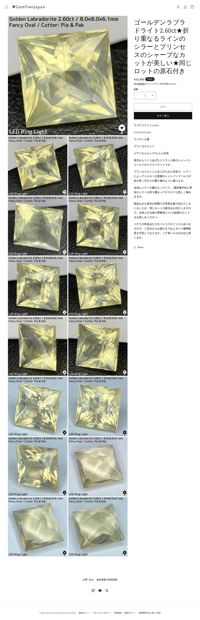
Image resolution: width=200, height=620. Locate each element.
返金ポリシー (84, 613)
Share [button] (140, 247)
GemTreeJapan (52, 613)
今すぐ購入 (163, 115)
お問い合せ (88, 579)
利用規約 (118, 613)
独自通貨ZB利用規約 (107, 579)
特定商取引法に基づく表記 (150, 613)
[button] (6, 7)
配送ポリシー (130, 613)
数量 (136, 89)
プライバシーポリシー (102, 613)
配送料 (141, 84)
